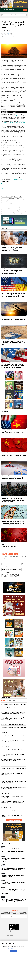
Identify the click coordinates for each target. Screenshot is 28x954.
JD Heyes (8, 30)
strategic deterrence (11, 40)
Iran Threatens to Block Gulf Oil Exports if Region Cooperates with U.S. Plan (12, 741)
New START (24, 38)
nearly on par (7, 104)
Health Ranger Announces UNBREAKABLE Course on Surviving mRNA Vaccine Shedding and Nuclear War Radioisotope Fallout (13, 868)
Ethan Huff (9, 268)
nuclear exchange (4, 39)
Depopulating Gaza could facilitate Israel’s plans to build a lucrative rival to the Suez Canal (13, 342)
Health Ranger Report (6, 843)
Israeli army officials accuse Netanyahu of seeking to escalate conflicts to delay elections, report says (13, 708)
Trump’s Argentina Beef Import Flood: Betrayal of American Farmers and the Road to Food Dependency (13, 736)
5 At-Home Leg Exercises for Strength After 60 (12, 777)
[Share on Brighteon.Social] (2, 33)
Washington (18, 213)
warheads (11, 213)
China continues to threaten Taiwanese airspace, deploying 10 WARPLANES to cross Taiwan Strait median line (12, 523)
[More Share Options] (11, 33)
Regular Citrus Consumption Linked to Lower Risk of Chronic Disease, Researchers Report (13, 811)
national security (8, 38)
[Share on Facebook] (5, 33)
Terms (11, 935)
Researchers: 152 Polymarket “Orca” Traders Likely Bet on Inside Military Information (12, 764)
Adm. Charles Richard (8, 36)
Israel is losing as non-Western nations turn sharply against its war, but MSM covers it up (13, 319)
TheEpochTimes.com (5, 183)
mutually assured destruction (15, 37)
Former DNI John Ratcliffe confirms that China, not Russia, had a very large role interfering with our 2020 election (13, 122)
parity (2, 40)
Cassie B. (8, 245)
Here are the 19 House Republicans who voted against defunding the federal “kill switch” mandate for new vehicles (13, 365)
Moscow (7, 37)
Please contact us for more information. (9, 576)
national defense (6, 202)
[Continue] (25, 916)
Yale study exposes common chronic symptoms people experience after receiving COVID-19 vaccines (11, 249)
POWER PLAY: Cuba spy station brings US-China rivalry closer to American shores (13, 477)
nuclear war (16, 39)
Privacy (8, 935)
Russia (5, 40)
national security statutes (16, 38)
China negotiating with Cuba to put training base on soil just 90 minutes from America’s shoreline (13, 500)
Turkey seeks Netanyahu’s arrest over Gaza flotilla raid (13, 727)
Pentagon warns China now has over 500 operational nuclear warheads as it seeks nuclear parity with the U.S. (13, 432)
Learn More (6, 950)
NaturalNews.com (5, 186)
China (16, 36)
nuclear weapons (22, 39)
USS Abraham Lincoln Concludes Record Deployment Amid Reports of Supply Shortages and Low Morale (13, 713)
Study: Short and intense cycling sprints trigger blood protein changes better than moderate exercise (13, 802)
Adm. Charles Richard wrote (13, 115)
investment (24, 36)
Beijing (13, 36)
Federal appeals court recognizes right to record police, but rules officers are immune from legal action (13, 723)
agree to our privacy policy (8, 948)
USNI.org (3, 188)
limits (2, 37)
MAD (5, 37)
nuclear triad (11, 39)
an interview (4, 158)
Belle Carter (9, 316)
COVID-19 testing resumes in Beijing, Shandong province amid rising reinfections (12, 546)
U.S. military (17, 40)
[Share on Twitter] (8, 33)
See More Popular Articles (14, 820)
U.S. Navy (21, 40)
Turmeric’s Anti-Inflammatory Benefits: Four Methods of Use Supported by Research (13, 769)
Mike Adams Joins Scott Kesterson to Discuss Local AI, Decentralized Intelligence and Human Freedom (13, 860)
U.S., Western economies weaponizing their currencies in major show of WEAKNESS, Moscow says (12, 272)
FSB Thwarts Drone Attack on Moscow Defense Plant (13, 704)
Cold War (19, 36)
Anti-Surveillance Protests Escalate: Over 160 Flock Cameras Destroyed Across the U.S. (13, 760)
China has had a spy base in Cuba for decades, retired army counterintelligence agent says (13, 455)
